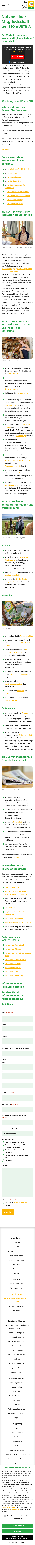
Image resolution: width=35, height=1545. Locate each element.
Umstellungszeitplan (16, 1306)
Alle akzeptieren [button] (17, 1526)
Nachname (4, 1024)
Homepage (19, 674)
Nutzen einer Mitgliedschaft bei (16, 1300)
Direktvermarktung (12, 389)
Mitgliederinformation (13, 684)
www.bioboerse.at (12, 485)
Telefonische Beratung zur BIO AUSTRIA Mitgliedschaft (15, 1146)
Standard (16, 374)
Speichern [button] (17, 1531)
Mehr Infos (6, 149)
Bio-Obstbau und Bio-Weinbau (18, 196)
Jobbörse (16, 1269)
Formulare (16, 1400)
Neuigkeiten (16, 1238)
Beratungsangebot (12, 575)
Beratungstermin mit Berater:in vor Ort (16, 1156)
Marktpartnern (10, 405)
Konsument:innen (26, 473)
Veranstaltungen (16, 1288)
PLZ (3, 1081)
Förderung (16, 1310)
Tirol (11, 972)
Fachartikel (16, 1247)
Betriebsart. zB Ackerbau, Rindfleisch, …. (15, 1116)
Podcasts (20, 691)
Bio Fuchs (16, 1264)
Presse (17, 1463)
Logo (24, 393)
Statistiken (26, 1516)
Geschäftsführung (17, 1432)
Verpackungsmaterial (13, 466)
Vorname (4, 1015)
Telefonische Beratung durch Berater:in (14, 1151)
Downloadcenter (16, 1378)
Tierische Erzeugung (16, 1333)
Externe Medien (18, 1519)
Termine (25, 713)
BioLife (27, 460)
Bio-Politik (16, 1391)
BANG (17, 1446)
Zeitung (12, 908)
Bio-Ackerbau (12, 173)
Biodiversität (16, 1346)
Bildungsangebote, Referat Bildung (16, 1368)
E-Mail (8, 1093)
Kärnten (13, 949)
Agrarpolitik (17, 1441)
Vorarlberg (14, 976)
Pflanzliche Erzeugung (16, 1341)
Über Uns (17, 1423)
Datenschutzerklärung (21, 1203)
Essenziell (10, 1516)
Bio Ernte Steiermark (13, 968)
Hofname (4, 1037)
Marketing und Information (18, 1459)
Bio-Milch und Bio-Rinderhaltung (19, 169)
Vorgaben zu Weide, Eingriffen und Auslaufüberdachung (16, 1326)
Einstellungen (15, 1509)
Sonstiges (8, 1160)
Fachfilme (8, 694)
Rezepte (16, 1273)
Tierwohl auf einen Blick (16, 1337)
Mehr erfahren (17, 51)
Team (17, 1428)
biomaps (8, 460)
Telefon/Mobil (10, 1104)
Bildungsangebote (26, 735)
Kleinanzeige (21, 436)
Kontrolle (16, 858)
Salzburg (13, 964)
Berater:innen (16, 1372)
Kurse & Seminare (16, 1283)
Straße (3, 1062)
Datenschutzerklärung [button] (14, 1542)
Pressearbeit (17, 822)
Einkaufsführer (18, 460)
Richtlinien (14, 919)
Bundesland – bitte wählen (10, 1129)
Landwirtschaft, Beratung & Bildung (17, 1454)
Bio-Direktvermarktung (15, 204)
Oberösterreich (15, 960)
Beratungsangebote (16, 1363)
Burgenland (14, 945)
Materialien (16, 1355)
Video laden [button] (18, 57)
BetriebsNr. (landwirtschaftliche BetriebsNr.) (16, 1048)
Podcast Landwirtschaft (16, 1409)
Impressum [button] (23, 1542)
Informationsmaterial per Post (15, 1142)
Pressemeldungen (16, 1256)
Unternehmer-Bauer (16, 1260)
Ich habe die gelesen (16, 1204)
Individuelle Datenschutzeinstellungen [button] (17, 1538)
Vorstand (17, 1437)
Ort (3, 1072)
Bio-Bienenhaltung (14, 177)
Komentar (5, 1165)
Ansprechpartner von (18, 923)
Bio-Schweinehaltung (15, 200)
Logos (16, 1418)
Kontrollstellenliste (12, 887)
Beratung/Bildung (16, 1321)
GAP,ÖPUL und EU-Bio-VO (16, 1251)
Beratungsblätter (26, 636)
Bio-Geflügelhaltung (14, 181)
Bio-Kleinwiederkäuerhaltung (18, 192)
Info (16, 1387)
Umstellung (16, 1294)
